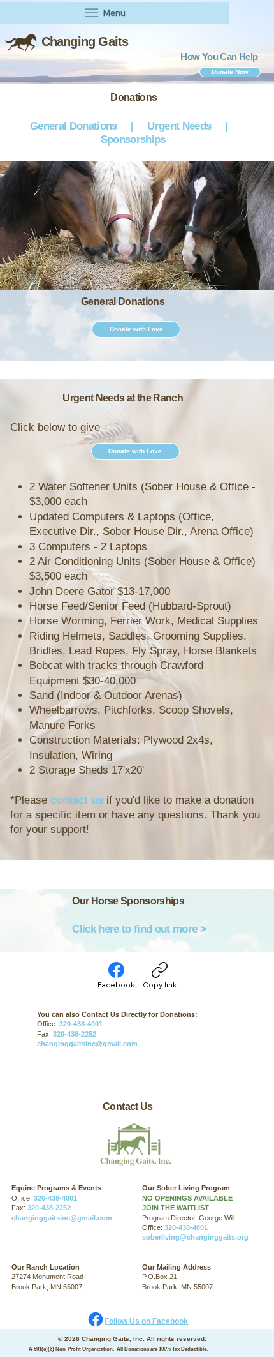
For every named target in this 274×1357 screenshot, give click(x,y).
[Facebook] (95, 1319)
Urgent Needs (182, 126)
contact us (76, 800)
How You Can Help (218, 56)
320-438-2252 (74, 1034)
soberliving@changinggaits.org (196, 1237)
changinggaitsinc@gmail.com (87, 1043)
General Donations (72, 126)
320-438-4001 (82, 1024)
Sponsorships (133, 139)
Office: (153, 1227)
